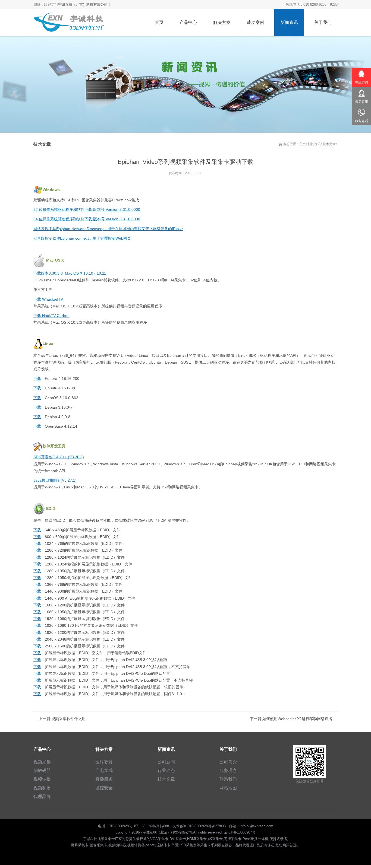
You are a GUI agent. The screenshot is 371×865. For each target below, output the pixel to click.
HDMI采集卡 (197, 839)
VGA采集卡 (159, 839)
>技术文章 (328, 144)
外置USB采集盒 (184, 845)
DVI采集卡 (177, 839)
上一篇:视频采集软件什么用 (62, 719)
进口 (253, 845)
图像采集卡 (98, 845)
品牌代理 (242, 845)
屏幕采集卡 (80, 845)
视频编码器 (117, 845)
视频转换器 (136, 845)
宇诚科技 (90, 839)
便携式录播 (278, 839)
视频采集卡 (106, 839)
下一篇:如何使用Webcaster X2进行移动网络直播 (291, 719)
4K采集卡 (215, 839)
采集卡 (205, 845)
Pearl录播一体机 (255, 839)
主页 (302, 144)
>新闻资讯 (313, 144)
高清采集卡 (232, 839)
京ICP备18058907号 (240, 832)
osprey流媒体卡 (158, 845)
